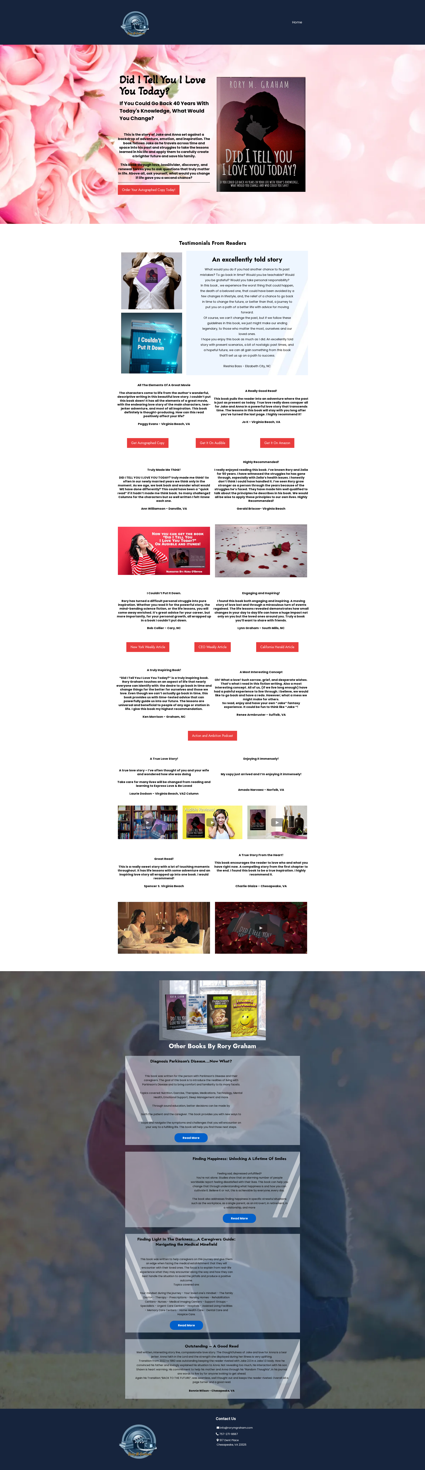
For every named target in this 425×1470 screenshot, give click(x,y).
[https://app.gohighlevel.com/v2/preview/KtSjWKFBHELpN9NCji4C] (164, 1439)
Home (297, 22)
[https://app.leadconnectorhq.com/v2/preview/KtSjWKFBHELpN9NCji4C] (135, 22)
